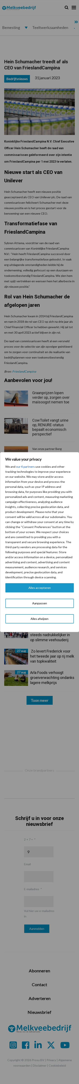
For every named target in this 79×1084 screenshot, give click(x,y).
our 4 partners (25, 466)
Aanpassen (39, 603)
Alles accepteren (39, 587)
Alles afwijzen (39, 618)
